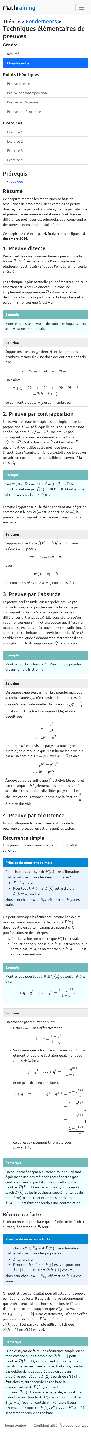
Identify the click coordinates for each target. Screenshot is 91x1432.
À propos (66, 1425)
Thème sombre (14, 1425)
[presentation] (19, 261)
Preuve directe (18, 83)
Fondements (41, 21)
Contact (81, 1425)
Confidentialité (45, 1425)
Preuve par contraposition (27, 92)
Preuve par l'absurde (22, 102)
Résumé (13, 53)
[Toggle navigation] (81, 7)
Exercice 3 (15, 150)
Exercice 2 (15, 141)
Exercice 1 (15, 132)
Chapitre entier (19, 63)
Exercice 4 (15, 160)
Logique (17, 181)
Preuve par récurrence (24, 111)
